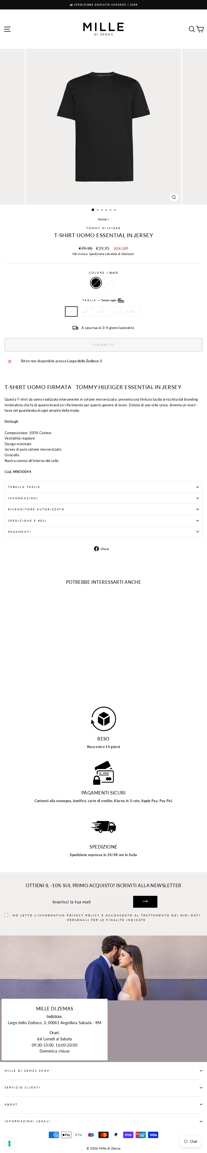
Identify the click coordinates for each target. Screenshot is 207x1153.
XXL (101, 311)
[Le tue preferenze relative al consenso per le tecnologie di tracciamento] (9, 1143)
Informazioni (23, 498)
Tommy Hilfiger (103, 228)
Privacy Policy (83, 915)
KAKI (109, 282)
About (11, 1104)
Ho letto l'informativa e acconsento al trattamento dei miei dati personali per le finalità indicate (106, 917)
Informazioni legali (27, 1121)
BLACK (96, 282)
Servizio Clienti (23, 1087)
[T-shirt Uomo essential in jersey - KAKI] (14, 686)
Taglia (99, 299)
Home (102, 219)
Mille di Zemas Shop (27, 1070)
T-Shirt (15, 387)
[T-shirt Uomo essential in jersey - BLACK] (8, 686)
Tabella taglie (24, 486)
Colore (103, 272)
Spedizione (96, 254)
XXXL (130, 311)
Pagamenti (19, 531)
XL (85, 311)
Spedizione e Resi (27, 520)
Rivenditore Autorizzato (36, 509)
